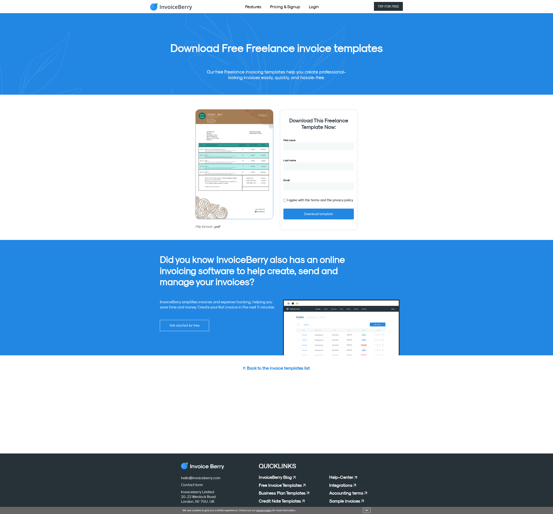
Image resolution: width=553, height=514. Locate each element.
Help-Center (341, 477)
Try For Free (388, 6)
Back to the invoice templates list (278, 368)
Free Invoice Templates (280, 485)
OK (367, 510)
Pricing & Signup (285, 7)
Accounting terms (346, 493)
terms (315, 200)
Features (253, 7)
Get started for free (185, 325)
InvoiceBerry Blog (275, 477)
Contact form (192, 485)
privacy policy (343, 200)
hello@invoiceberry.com (200, 478)
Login (314, 7)
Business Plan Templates (282, 493)
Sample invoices (344, 501)
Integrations (340, 485)
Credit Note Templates (280, 501)
